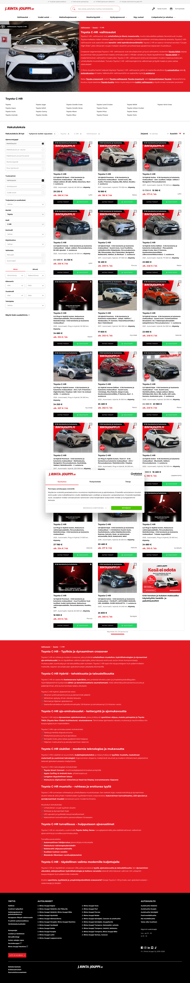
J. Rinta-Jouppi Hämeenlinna (49, 919)
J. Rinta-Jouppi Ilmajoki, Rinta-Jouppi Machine (56, 922)
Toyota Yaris (132, 115)
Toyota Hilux (71, 115)
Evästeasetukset (14, 970)
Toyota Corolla (41, 115)
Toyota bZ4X (171, 55)
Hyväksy (126, 508)
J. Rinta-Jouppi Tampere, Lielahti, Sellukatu (99, 928)
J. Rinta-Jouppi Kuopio (47, 932)
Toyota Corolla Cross (74, 105)
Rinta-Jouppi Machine (17, 947)
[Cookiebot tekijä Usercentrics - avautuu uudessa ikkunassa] (132, 474)
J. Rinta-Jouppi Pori (90, 909)
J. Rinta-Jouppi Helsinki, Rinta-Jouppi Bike (55, 912)
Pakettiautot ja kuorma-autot (17, 156)
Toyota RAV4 (174, 52)
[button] (17, 315)
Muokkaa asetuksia (93, 508)
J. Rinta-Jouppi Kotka (46, 928)
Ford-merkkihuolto (148, 915)
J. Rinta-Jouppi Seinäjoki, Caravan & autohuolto (101, 919)
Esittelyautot (12, 186)
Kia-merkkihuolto (148, 919)
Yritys (11, 901)
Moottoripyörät (12, 162)
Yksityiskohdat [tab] (95, 482)
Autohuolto (148, 901)
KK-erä (35, 269)
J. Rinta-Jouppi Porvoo (91, 912)
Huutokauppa (14, 943)
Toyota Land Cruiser (105, 105)
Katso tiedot (63, 202)
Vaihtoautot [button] (95, 134)
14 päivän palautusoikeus (18, 921)
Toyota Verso (132, 111)
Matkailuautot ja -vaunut (15, 150)
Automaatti (11, 261)
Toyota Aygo (41, 105)
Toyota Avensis (11, 115)
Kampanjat (12, 930)
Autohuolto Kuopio (148, 909)
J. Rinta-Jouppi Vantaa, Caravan (95, 935)
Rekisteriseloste (14, 967)
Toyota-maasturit (136, 79)
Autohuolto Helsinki (149, 906)
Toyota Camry (41, 111)
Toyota (95, 27)
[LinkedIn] (149, 947)
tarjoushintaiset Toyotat (160, 79)
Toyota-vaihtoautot (118, 79)
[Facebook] (142, 947)
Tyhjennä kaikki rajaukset (43, 134)
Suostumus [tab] (62, 482)
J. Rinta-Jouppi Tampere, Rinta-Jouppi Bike (99, 932)
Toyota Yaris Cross (164, 105)
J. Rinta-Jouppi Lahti (46, 935)
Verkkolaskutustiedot (16, 924)
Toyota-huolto (107, 82)
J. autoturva (149, 73)
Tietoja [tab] (128, 482)
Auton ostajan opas (16, 940)
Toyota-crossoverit (94, 79)
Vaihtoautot (85, 27)
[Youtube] (152, 947)
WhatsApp (83, 202)
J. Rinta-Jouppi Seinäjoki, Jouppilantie (97, 922)
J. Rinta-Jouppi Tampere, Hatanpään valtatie (100, 925)
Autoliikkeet (45, 901)
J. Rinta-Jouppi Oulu (90, 906)
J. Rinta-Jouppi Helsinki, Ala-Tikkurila (53, 909)
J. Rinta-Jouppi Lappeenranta (50, 938)
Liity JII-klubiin (16, 955)
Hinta (15, 269)
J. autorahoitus (172, 70)
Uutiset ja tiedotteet (16, 934)
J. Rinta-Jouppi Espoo (46, 906)
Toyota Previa (102, 108)
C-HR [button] (79, 134)
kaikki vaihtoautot (144, 82)
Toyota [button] (66, 134)
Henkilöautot (11, 144)
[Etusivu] (19, 9)
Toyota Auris (10, 111)
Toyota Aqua (10, 108)
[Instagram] (145, 947)
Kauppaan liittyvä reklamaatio (20, 918)
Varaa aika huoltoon (149, 922)
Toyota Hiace (71, 111)
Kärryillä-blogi (13, 937)
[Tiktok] (155, 947)
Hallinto (11, 906)
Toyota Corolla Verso (74, 108)
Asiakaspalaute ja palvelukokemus (15, 913)
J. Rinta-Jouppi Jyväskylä (48, 925)
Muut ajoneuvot (12, 168)
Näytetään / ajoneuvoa (117, 631)
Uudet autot (11, 193)
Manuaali (10, 255)
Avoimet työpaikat (15, 909)
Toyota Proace (102, 115)
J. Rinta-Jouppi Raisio (90, 915)
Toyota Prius (102, 111)
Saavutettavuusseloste (17, 972)
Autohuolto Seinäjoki (149, 912)
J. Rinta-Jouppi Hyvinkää (48, 915)
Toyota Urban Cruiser (135, 108)
